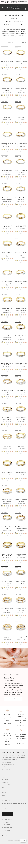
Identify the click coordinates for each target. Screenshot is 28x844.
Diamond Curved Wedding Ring (21, 282)
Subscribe (7, 814)
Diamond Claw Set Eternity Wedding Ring (7, 116)
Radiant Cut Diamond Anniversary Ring (7, 418)
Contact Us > (21, 725)
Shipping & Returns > (7, 723)
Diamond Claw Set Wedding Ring (7, 62)
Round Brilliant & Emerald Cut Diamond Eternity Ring (21, 527)
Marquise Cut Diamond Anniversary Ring (7, 336)
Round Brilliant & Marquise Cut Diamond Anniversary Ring (21, 254)
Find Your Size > (21, 743)
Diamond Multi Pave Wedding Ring (20, 582)
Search (3, 795)
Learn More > (7, 744)
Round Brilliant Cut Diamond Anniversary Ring (21, 144)
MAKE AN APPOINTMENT (13, 698)
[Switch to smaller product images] (25, 42)
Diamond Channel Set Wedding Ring (7, 89)
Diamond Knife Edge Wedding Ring (7, 225)
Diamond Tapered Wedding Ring (21, 336)
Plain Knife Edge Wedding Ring (21, 62)
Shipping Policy (5, 782)
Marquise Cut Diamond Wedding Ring (7, 171)
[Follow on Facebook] (2, 835)
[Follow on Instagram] (6, 835)
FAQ (3, 787)
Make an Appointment (7, 784)
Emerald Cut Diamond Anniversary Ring (7, 282)
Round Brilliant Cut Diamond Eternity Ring (21, 116)
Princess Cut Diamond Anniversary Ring (7, 500)
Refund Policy (5, 779)
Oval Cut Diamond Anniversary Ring (21, 391)
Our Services (5, 790)
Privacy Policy (5, 777)
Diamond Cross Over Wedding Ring (20, 445)
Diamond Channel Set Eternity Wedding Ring (7, 198)
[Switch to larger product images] (23, 42)
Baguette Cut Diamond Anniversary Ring (21, 418)
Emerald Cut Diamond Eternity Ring (21, 609)
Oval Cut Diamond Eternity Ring (7, 609)
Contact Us (4, 792)
